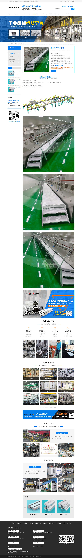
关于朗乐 (69, 523)
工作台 (31, 523)
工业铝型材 (19, 523)
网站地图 (72, 1)
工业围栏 (11, 56)
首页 (14, 43)
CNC (10, 64)
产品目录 (68, 1)
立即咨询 (53, 71)
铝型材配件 (25, 523)
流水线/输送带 (12, 59)
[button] (25, 507)
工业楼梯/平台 (23, 43)
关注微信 (61, 1)
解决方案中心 (17, 43)
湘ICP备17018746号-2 (37, 556)
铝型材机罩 (11, 61)
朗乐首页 (13, 523)
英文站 (65, 1)
